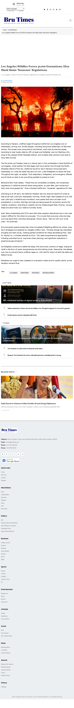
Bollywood (4, 593)
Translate (21, 10)
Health (3, 613)
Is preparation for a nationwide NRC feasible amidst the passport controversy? (32, 339)
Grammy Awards (6, 670)
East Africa (4, 508)
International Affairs (48, 272)
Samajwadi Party (6, 528)
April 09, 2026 (6, 410)
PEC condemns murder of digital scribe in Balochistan (27, 300)
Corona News (5, 619)
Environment (4, 633)
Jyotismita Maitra (7, 80)
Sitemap (3, 480)
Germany (3, 497)
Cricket (3, 573)
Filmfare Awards (5, 667)
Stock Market (5, 551)
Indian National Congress (8, 525)
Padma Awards (5, 675)
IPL (2, 582)
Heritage (3, 687)
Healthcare (4, 616)
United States (25, 272)
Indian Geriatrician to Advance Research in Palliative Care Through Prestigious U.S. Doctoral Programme (39, 308)
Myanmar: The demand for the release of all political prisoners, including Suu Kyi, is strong (34, 355)
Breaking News (5, 647)
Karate (3, 571)
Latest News (7, 283)
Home (5, 30)
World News (13, 30)
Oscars (3, 672)
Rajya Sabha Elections (7, 531)
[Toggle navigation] (70, 20)
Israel (2, 503)
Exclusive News (5, 653)
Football (3, 576)
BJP (2, 520)
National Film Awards (7, 664)
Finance (3, 545)
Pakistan (3, 500)
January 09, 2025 (8, 82)
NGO (2, 630)
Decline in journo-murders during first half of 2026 (22, 315)
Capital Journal (5, 542)
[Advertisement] (37, 48)
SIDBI (2, 559)
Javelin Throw (5, 579)
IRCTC (3, 556)
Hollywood (4, 602)
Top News (6, 323)
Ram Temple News (6, 636)
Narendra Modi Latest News (9, 523)
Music (3, 596)
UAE (2, 506)
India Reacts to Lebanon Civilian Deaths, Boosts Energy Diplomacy (28, 403)
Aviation (3, 554)
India (2, 492)
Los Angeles (13, 272)
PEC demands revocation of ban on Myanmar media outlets (25, 349)
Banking (3, 548)
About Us (3, 475)
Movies (3, 599)
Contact (3, 477)
